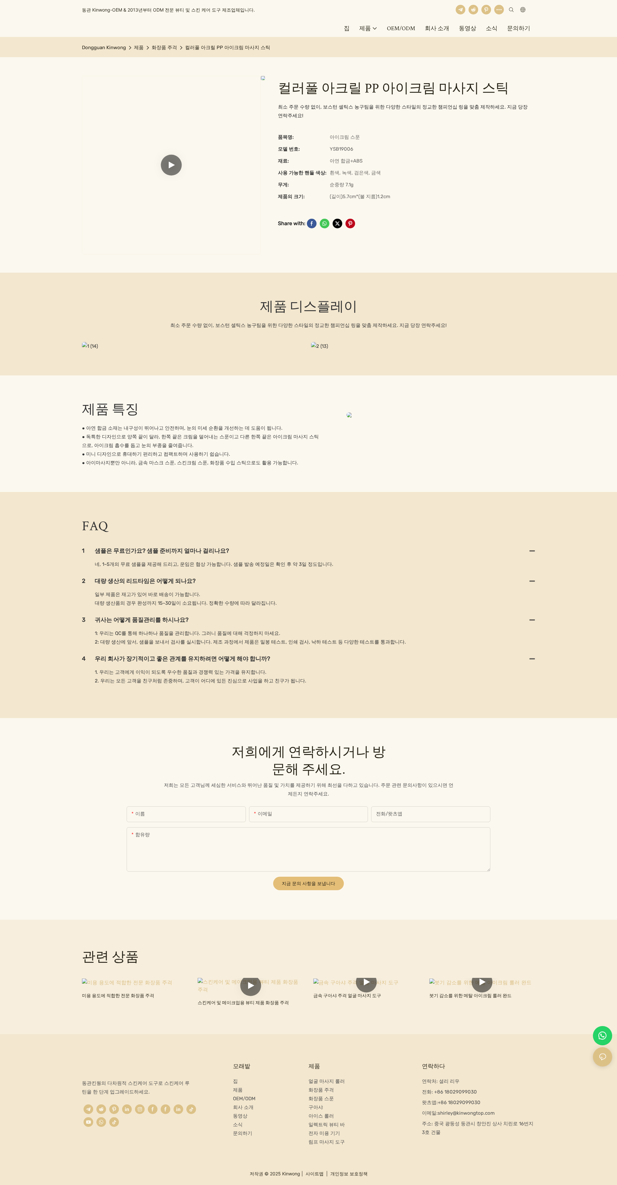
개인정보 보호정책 (348, 1173)
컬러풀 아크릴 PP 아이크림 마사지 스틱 (227, 47)
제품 (139, 47)
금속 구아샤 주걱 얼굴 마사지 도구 (347, 995)
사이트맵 (314, 1173)
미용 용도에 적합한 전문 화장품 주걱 (118, 995)
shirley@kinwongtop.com (466, 1113)
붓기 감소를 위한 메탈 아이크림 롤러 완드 (470, 995)
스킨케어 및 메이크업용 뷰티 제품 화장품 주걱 (243, 1002)
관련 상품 (110, 956)
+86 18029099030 (455, 1092)
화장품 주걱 (164, 47)
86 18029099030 (460, 1102)
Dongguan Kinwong (104, 47)
